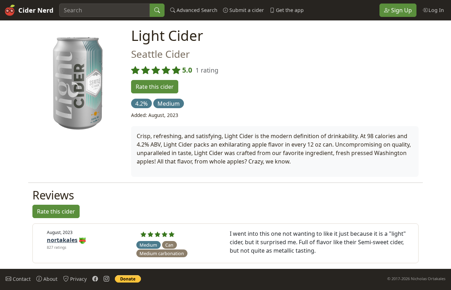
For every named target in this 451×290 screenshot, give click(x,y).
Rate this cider (155, 87)
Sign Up (401, 10)
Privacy (78, 279)
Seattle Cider (160, 54)
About (49, 279)
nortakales (62, 240)
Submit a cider (246, 10)
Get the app (289, 10)
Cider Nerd (36, 10)
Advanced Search (196, 10)
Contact (21, 279)
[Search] (157, 10)
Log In (435, 10)
